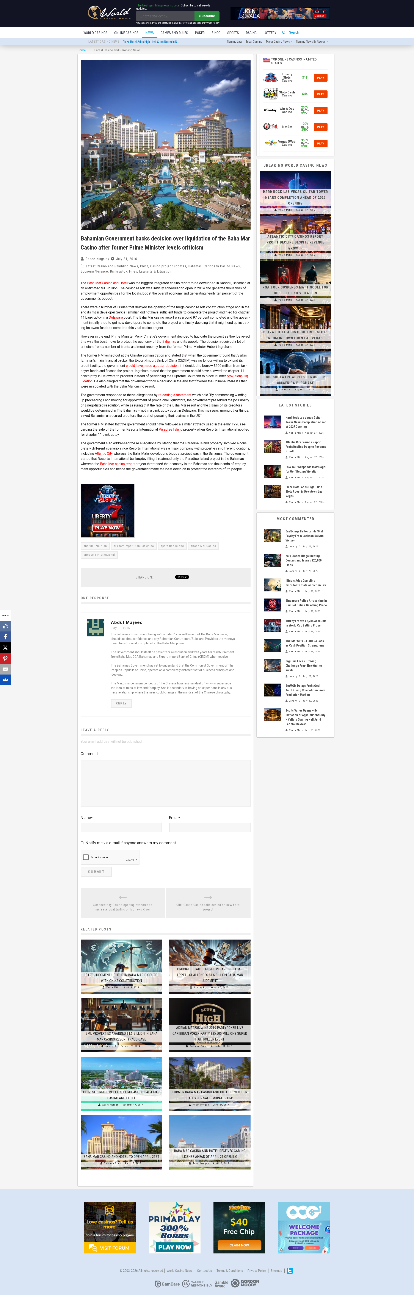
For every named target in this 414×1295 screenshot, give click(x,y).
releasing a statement (174, 395)
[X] (5, 647)
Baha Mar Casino (204, 545)
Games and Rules (174, 33)
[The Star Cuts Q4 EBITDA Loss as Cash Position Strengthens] (272, 645)
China (144, 266)
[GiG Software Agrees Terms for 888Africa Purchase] (295, 351)
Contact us (204, 1270)
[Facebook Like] (5, 626)
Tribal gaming (254, 41)
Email (174, 817)
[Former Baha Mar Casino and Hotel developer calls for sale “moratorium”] (210, 1056)
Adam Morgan (110, 1104)
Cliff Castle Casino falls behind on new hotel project (208, 907)
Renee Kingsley (97, 259)
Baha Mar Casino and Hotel (107, 283)
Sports (233, 33)
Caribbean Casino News (222, 266)
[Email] (5, 669)
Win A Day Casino (287, 110)
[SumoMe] (5, 680)
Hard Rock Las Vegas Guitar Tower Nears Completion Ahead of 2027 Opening (169, 41)
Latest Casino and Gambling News (112, 266)
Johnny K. (199, 987)
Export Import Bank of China (134, 545)
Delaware (116, 317)
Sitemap (276, 1270)
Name (87, 817)
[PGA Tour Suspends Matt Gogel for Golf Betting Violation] (295, 261)
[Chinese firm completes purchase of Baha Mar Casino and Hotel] (121, 1056)
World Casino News (180, 1270)
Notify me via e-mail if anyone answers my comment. (131, 843)
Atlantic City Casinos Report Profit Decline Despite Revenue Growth (295, 242)
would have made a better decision (152, 366)
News (149, 33)
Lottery (269, 33)
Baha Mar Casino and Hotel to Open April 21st (121, 1157)
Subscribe (207, 16)
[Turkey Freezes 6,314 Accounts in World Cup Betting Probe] (272, 625)
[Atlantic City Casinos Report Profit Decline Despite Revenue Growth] (295, 216)
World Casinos (95, 33)
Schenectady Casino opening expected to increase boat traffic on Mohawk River (122, 907)
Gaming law (234, 41)
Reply (121, 703)
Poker (200, 33)
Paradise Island (170, 429)
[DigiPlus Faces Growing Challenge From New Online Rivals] (272, 665)
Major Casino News (278, 41)
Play (320, 78)
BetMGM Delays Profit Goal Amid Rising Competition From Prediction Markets (305, 690)
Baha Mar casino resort (117, 464)
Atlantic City (104, 453)
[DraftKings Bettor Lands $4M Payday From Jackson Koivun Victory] (272, 535)
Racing (251, 33)
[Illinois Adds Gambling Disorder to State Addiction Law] (272, 584)
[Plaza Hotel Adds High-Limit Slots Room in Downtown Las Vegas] (295, 306)
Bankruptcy (118, 271)
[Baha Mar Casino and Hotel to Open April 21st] (121, 1115)
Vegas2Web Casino (287, 143)
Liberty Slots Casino (287, 77)
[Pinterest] (5, 658)
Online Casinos (126, 33)
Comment (89, 753)
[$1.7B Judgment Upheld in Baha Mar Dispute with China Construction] (121, 939)
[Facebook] (5, 636)
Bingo (216, 33)
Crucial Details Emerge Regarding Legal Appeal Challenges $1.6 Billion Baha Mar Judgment (210, 975)
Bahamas (195, 266)
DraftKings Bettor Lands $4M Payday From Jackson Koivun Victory (304, 536)
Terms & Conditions (229, 1270)
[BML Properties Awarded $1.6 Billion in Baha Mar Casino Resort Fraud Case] (121, 998)
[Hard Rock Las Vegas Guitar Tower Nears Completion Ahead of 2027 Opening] (295, 171)
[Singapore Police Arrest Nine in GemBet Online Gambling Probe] (272, 605)
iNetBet (286, 127)
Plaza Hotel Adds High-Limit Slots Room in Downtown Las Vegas (303, 491)
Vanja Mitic (113, 987)
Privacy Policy (257, 1270)
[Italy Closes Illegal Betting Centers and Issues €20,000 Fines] (272, 560)
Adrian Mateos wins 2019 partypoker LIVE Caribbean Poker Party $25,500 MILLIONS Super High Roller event (209, 1033)
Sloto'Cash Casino (287, 94)
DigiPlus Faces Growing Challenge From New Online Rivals (303, 665)
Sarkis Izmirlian (96, 545)
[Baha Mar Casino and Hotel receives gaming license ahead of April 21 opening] (210, 1115)
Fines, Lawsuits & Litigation (150, 271)
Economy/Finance (94, 271)
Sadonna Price (198, 1046)
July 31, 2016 (120, 628)
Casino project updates (168, 266)
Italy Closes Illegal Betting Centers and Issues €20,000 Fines (303, 560)
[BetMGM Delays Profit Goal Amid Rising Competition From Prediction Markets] (272, 690)
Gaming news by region (311, 41)
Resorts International (100, 554)
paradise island (173, 545)
